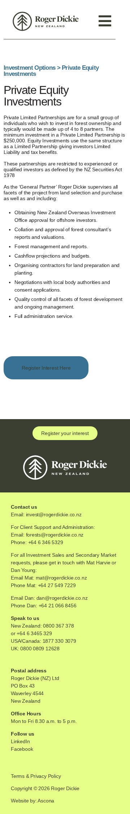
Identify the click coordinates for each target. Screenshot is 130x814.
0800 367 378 (58, 626)
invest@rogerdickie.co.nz (54, 514)
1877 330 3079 (59, 641)
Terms (18, 776)
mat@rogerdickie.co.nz (61, 578)
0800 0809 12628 (40, 648)
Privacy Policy (45, 776)
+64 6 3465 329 (34, 633)
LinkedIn (20, 741)
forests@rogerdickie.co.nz (55, 535)
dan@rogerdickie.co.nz (62, 598)
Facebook (22, 749)
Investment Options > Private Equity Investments (51, 70)
